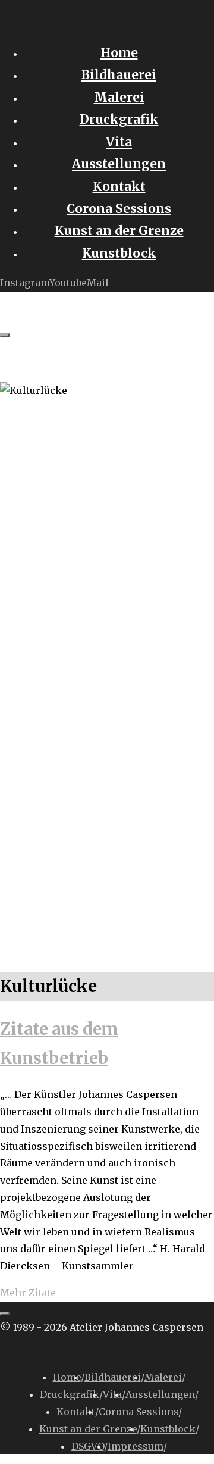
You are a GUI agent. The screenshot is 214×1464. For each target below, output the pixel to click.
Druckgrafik (69, 1394)
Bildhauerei (112, 1377)
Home (67, 1377)
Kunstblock (168, 1429)
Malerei (163, 1377)
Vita (112, 1394)
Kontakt (75, 1412)
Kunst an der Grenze (88, 1429)
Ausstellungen (160, 1394)
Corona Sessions (138, 1412)
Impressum (135, 1446)
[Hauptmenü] (5, 335)
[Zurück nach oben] (5, 1313)
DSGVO (87, 1446)
